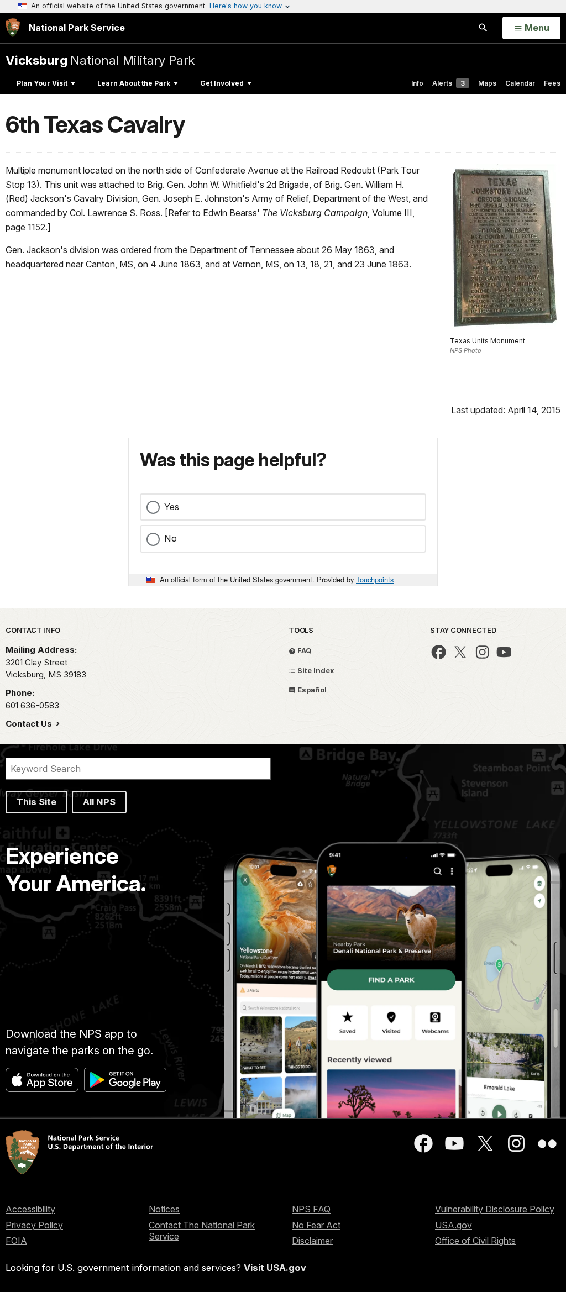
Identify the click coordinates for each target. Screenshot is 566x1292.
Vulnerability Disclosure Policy (494, 1209)
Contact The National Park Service (202, 1231)
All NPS (99, 801)
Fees (552, 83)
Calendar (520, 83)
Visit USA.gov (275, 1267)
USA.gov (453, 1225)
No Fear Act (316, 1225)
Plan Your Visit (42, 83)
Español (311, 689)
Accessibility (30, 1209)
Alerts (448, 83)
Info (417, 83)
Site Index (315, 670)
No (170, 538)
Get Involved (222, 83)
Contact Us (30, 723)
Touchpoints (375, 579)
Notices (164, 1209)
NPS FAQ (311, 1209)
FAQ (304, 650)
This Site (36, 801)
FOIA (16, 1240)
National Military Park (100, 59)
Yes (171, 506)
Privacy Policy (34, 1225)
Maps (487, 83)
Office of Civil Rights (475, 1240)
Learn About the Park (133, 83)
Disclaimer (312, 1240)
